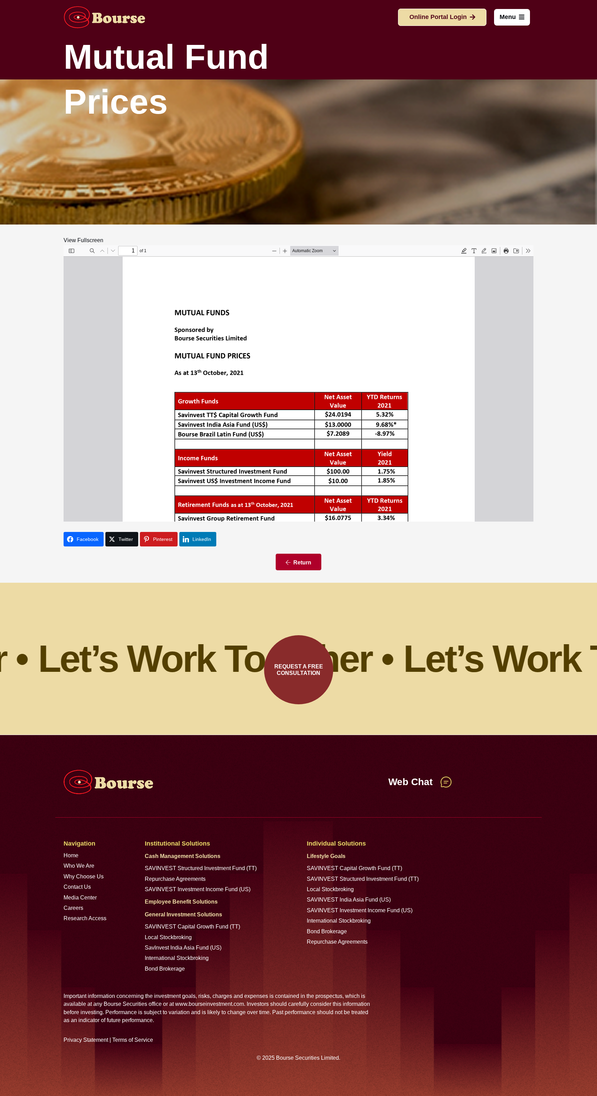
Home (71, 855)
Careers (73, 908)
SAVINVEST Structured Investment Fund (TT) (201, 868)
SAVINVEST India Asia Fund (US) (349, 900)
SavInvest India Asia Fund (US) (183, 948)
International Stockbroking (177, 958)
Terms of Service (132, 1040)
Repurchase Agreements (175, 879)
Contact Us (77, 887)
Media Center (80, 897)
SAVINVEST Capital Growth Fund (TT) (192, 927)
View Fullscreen (83, 240)
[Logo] (104, 17)
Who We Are (79, 866)
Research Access (85, 918)
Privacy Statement (86, 1040)
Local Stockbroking (168, 937)
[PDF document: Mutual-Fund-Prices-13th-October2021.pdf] (298, 383)
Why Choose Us (84, 876)
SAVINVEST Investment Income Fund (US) (197, 889)
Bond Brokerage (165, 969)
